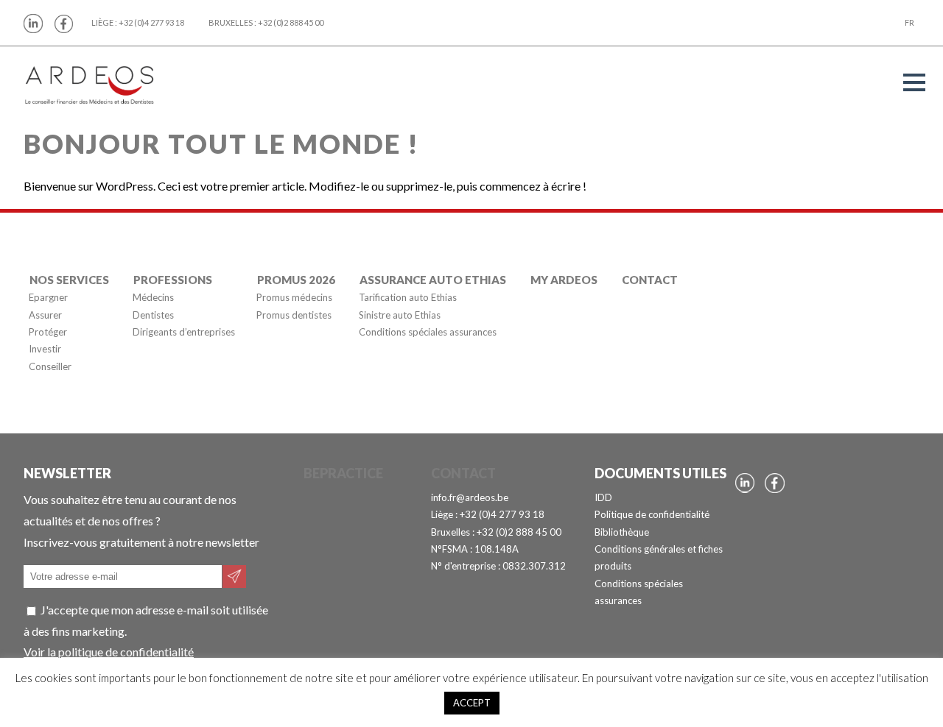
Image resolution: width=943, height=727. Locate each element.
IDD (603, 497)
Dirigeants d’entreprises (184, 332)
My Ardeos (563, 279)
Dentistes (153, 315)
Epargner (48, 298)
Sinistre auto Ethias (400, 315)
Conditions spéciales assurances (428, 332)
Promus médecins (294, 298)
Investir (45, 349)
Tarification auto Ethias (408, 298)
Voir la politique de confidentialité (109, 652)
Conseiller (50, 366)
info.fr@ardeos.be (469, 497)
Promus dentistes (294, 315)
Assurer (45, 315)
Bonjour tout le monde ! (221, 143)
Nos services (69, 279)
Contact (650, 279)
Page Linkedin (33, 23)
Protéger (48, 332)
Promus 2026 (296, 279)
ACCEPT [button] (472, 703)
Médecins (153, 298)
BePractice (343, 473)
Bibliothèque (622, 532)
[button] (914, 82)
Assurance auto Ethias (433, 279)
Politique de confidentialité (652, 514)
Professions (172, 279)
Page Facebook (64, 23)
